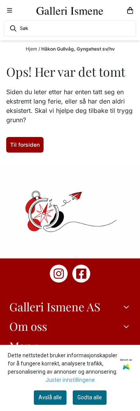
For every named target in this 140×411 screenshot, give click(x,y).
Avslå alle (50, 397)
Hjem (32, 49)
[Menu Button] (9, 10)
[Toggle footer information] (127, 307)
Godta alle (89, 397)
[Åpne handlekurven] (130, 10)
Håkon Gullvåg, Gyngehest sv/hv (78, 49)
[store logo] (70, 10)
